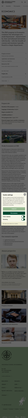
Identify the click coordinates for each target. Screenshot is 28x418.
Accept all (14, 208)
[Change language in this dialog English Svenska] (24, 194)
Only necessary (14, 213)
